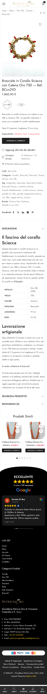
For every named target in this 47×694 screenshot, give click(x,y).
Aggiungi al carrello (15, 141)
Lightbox (40, 24)
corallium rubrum (25, 186)
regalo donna (17, 197)
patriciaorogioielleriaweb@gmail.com (24, 638)
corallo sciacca (29, 190)
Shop (11, 10)
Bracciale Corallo (34, 182)
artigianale (10, 182)
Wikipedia (18, 281)
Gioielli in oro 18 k (10, 205)
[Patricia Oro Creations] (7, 104)
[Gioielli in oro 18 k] (21, 105)
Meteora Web (31, 676)
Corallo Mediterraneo (11, 190)
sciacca (27, 197)
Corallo (15, 175)
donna (40, 190)
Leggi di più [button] (9, 522)
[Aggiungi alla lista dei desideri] (17, 426)
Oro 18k (20, 10)
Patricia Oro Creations (19, 201)
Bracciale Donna (9, 186)
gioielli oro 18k (8, 193)
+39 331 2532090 (16, 635)
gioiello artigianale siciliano (29, 193)
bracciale (21, 182)
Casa (4, 10)
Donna (29, 10)
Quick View (17, 431)
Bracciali (6, 14)
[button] (30, 458)
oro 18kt (5, 197)
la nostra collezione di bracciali (16, 366)
